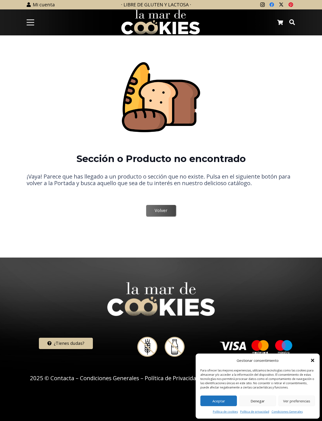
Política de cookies (225, 412)
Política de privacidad (254, 412)
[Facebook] (272, 4)
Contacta (62, 378)
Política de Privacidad (172, 378)
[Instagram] (262, 4)
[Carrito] (280, 22)
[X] (281, 4)
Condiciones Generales (287, 412)
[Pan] (161, 97)
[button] (312, 360)
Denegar (258, 401)
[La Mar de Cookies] (160, 22)
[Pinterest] (290, 4)
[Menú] (30, 22)
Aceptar (218, 401)
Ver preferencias (296, 401)
